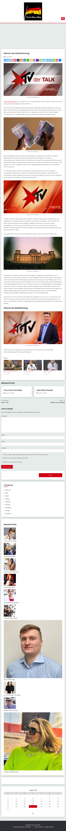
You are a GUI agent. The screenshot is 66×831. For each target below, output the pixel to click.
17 (8, 804)
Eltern (7, 496)
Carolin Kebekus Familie (10, 618)
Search (50, 475)
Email (3, 441)
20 (33, 804)
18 (16, 804)
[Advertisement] (33, 35)
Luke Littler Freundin (45, 390)
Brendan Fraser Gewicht (11, 710)
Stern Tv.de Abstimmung (10, 371)
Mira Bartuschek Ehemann (11, 602)
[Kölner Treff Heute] (33, 365)
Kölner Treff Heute (28, 371)
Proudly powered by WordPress (22, 827)
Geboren (7, 502)
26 (24, 806)
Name (3, 435)
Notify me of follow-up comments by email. (15, 458)
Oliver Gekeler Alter (9, 679)
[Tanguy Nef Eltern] (52, 365)
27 (33, 806)
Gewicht (7, 504)
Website (3, 448)
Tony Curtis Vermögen (13, 390)
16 (58, 801)
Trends (7, 510)
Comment (4, 416)
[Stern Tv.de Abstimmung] (13, 365)
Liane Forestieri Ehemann (11, 572)
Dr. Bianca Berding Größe (11, 772)
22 (49, 804)
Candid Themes (49, 827)
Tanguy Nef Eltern (48, 371)
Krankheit (8, 507)
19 (24, 804)
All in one (8, 490)
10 (8, 801)
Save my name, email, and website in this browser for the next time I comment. (25, 454)
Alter (6, 493)
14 (41, 801)
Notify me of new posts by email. (12, 462)
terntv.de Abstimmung (10, 101)
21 (41, 804)
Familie (7, 499)
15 (49, 801)
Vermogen (8, 513)
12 (24, 801)
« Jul (32, 813)
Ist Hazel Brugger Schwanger (12, 695)
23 (58, 804)
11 (16, 801)
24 (8, 806)
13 (33, 801)
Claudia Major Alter (9, 587)
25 (16, 806)
